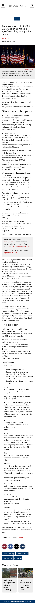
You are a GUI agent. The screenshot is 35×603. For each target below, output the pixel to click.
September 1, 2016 (10, 252)
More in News (10, 565)
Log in (29, 601)
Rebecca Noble (28, 69)
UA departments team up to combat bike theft (25, 585)
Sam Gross (5, 38)
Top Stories (7, 558)
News (17, 19)
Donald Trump (8, 553)
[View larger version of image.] (17, 56)
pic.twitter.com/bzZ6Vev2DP (19, 246)
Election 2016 (22, 553)
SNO (26, 601)
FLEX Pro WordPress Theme (15, 601)
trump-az (18, 558)
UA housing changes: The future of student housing (9, 585)
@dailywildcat (9, 242)
